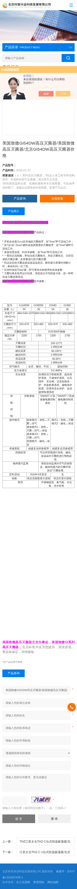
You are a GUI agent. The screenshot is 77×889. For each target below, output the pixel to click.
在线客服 (57, 198)
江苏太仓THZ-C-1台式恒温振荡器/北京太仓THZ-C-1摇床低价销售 (45, 853)
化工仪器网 (23, 882)
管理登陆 (38, 882)
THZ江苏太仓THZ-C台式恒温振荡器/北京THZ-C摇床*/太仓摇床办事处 (45, 843)
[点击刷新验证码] (41, 799)
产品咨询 (20, 198)
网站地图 (52, 882)
